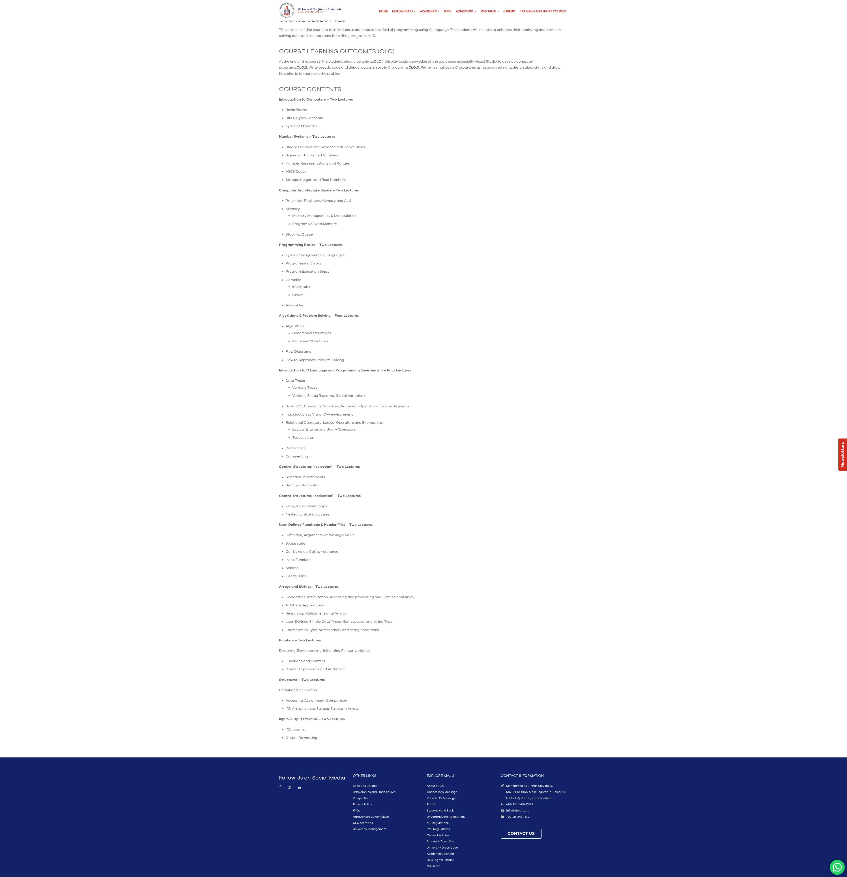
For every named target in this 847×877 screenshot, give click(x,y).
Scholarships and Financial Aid (374, 792)
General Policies (438, 835)
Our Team (433, 866)
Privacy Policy (362, 804)
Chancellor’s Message (442, 792)
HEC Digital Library (440, 860)
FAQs (356, 811)
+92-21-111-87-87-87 (519, 804)
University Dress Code (442, 848)
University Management (369, 829)
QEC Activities (363, 823)
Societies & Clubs (365, 786)
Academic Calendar (440, 854)
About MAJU (435, 786)
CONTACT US (521, 834)
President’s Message (441, 798)
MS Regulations (438, 823)
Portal (431, 804)
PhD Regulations (438, 829)
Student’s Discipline (440, 841)
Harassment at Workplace (371, 817)
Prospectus (361, 798)
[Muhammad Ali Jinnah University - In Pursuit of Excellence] (315, 10)
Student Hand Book (440, 811)
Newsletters (842, 454)
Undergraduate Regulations (446, 817)
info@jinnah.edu (517, 811)
